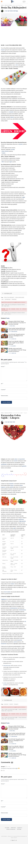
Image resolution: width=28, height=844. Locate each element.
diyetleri (21, 144)
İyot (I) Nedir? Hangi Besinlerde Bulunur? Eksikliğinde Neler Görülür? (16, 336)
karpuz (12, 485)
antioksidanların (14, 608)
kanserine (19, 640)
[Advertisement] (14, 35)
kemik (15, 641)
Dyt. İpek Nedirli (13, 750)
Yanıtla (3, 770)
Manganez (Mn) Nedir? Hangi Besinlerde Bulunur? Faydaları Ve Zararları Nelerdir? (17, 323)
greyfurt (11, 487)
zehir (16, 65)
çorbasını (5, 684)
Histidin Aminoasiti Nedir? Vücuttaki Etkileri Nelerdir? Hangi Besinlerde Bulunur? (17, 350)
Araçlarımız (19, 827)
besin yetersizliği (20, 297)
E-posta (3, 389)
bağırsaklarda (22, 521)
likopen (16, 704)
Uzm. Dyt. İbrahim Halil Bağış (11, 10)
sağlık (23, 197)
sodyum (12, 583)
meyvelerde (22, 459)
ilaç (2, 299)
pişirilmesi (21, 519)
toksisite (14, 299)
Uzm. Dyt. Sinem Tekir (10, 421)
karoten (16, 460)
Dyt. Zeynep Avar (13, 338)
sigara (10, 161)
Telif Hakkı (19, 829)
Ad (2, 383)
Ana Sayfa (7, 827)
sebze (15, 459)
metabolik (11, 112)
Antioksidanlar (22, 609)
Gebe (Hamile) (5, 151)
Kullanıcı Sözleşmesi (10, 829)
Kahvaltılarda (6, 665)
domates (11, 483)
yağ (14, 528)
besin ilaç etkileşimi (9, 297)
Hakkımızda (13, 827)
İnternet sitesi (4, 395)
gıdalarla (24, 466)
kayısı (21, 485)
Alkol (3, 161)
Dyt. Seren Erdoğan (13, 331)
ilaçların (3, 49)
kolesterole (3, 643)
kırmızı (11, 704)
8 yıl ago (8, 766)
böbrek (12, 117)
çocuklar (13, 149)
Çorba (4, 683)
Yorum (3, 366)
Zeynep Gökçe (12, 730)
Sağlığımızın (4, 599)
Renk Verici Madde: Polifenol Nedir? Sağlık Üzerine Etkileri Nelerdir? (16, 343)
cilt (25, 621)
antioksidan (4, 464)
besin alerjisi (7, 591)
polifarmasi (7, 299)
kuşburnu (3, 487)
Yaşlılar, (3, 153)
